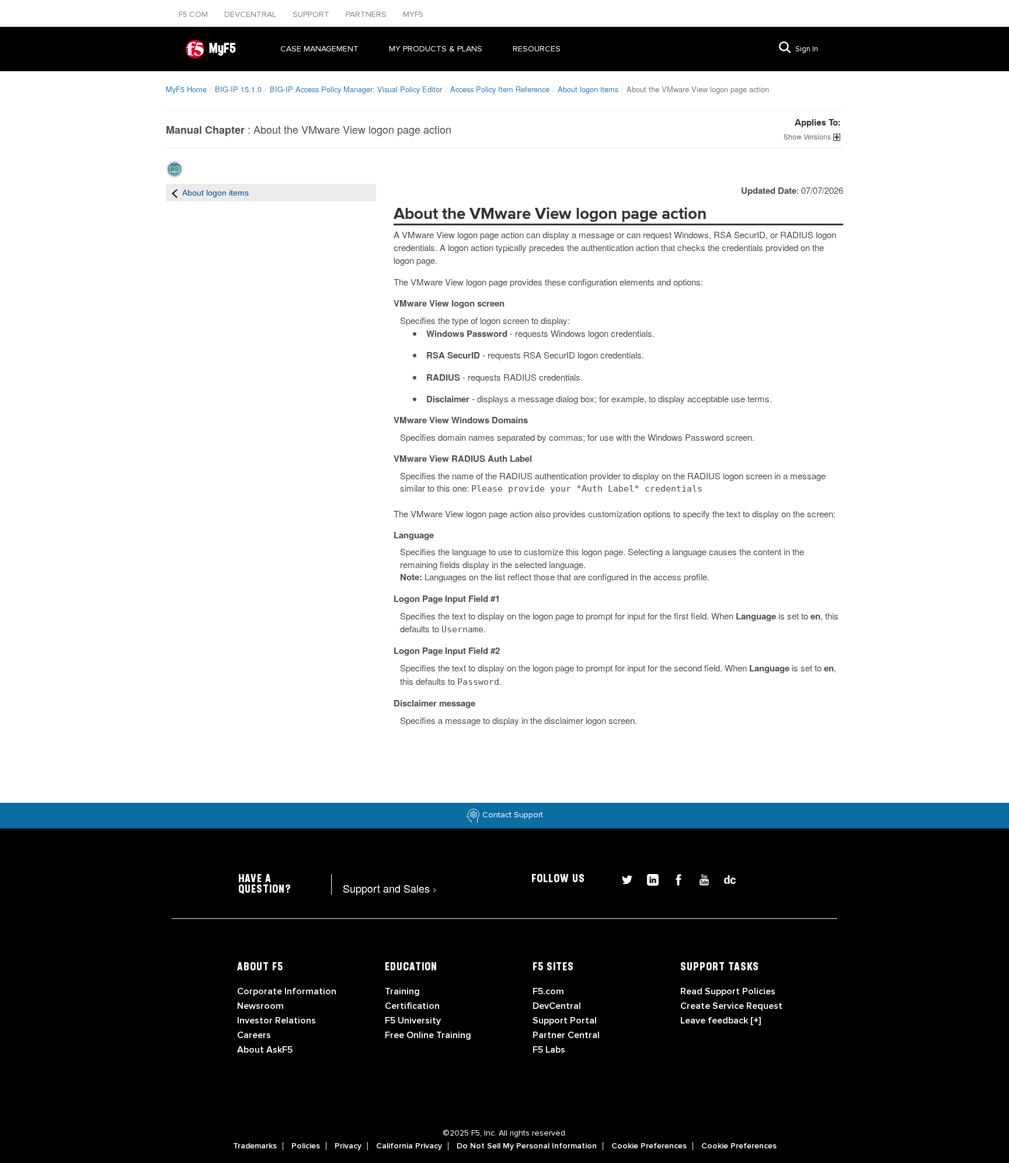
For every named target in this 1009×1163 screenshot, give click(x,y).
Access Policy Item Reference (499, 89)
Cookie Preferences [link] (649, 1146)
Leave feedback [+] (720, 1020)
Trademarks (255, 1146)
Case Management (319, 49)
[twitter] (622, 878)
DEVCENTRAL (251, 14)
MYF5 (413, 14)
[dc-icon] (724, 878)
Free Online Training (428, 1035)
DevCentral (557, 1006)
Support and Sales (390, 888)
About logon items (588, 89)
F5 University (413, 1020)
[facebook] (674, 878)
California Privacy (409, 1146)
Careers (254, 1035)
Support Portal (565, 1020)
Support (312, 14)
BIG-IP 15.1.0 (238, 89)
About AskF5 (265, 1050)
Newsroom (260, 1006)
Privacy (348, 1146)
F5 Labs (549, 1050)
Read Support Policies (727, 991)
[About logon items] (175, 192)
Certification (412, 1006)
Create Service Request (731, 1006)
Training (402, 991)
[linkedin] (648, 878)
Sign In (806, 49)
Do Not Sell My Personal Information (527, 1146)
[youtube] (699, 878)
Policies (305, 1146)
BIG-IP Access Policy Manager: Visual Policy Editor (356, 89)
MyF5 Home (186, 89)
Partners (367, 14)
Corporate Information (286, 991)
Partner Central (566, 1035)
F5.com (194, 14)
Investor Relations (276, 1020)
